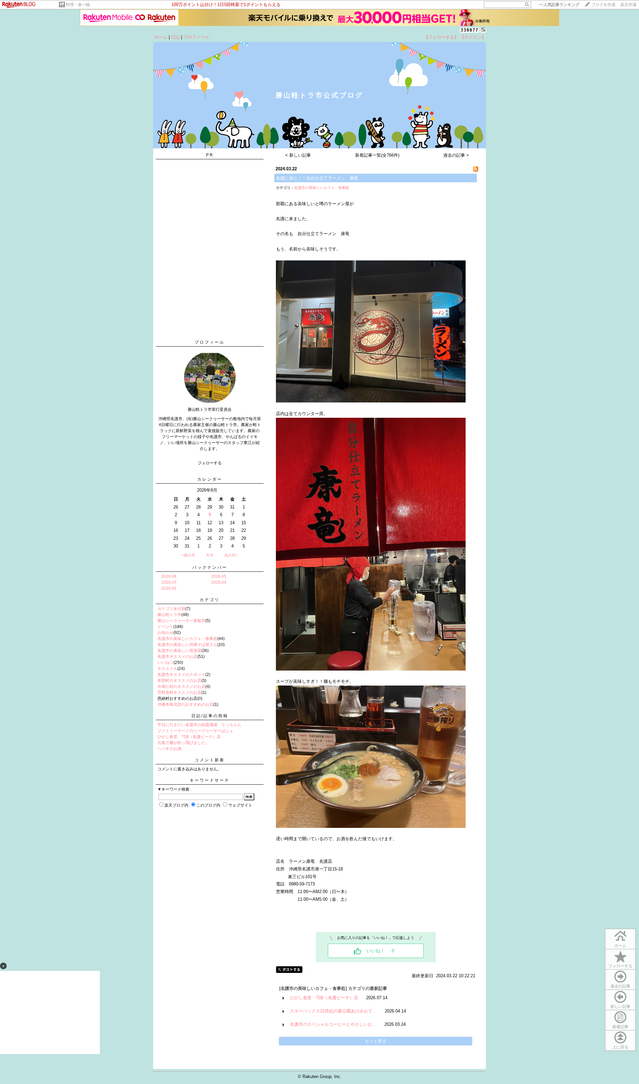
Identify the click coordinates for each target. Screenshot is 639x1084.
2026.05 (218, 576)
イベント (165, 626)
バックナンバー (209, 567)
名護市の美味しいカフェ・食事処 (187, 638)
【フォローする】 (441, 37)
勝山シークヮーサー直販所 (181, 620)
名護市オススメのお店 (177, 656)
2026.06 (168, 588)
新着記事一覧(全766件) (377, 155)
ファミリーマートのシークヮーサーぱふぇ (195, 730)
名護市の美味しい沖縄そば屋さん (187, 644)
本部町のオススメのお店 (179, 680)
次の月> (230, 555)
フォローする (620, 966)
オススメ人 (167, 668)
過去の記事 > (456, 155)
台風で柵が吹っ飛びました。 (183, 742)
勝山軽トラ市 (169, 614)
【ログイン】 (473, 37)
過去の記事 (620, 986)
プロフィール (196, 37)
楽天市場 (628, 4)
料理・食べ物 (78, 4)
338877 (470, 30)
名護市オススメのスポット (181, 674)
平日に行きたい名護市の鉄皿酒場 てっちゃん (199, 724)
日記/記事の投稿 (209, 715)
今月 (209, 555)
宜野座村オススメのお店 (179, 692)
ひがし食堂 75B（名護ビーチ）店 (189, 736)
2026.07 (168, 582)
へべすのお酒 (169, 748)
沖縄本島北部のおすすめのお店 (185, 704)
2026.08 (168, 576)
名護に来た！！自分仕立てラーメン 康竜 (317, 178)
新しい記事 (620, 1006)
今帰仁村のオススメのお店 (181, 686)
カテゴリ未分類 (171, 608)
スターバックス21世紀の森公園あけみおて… (333, 1010)
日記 (175, 37)
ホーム (160, 37)
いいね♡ (165, 662)
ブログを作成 (603, 4)
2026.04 (218, 582)
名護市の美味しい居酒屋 (179, 650)
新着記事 (620, 1026)
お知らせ (165, 632)
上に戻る (620, 1047)
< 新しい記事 (298, 155)
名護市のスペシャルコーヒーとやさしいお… (333, 1024)
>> (559, 4)
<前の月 (188, 555)
